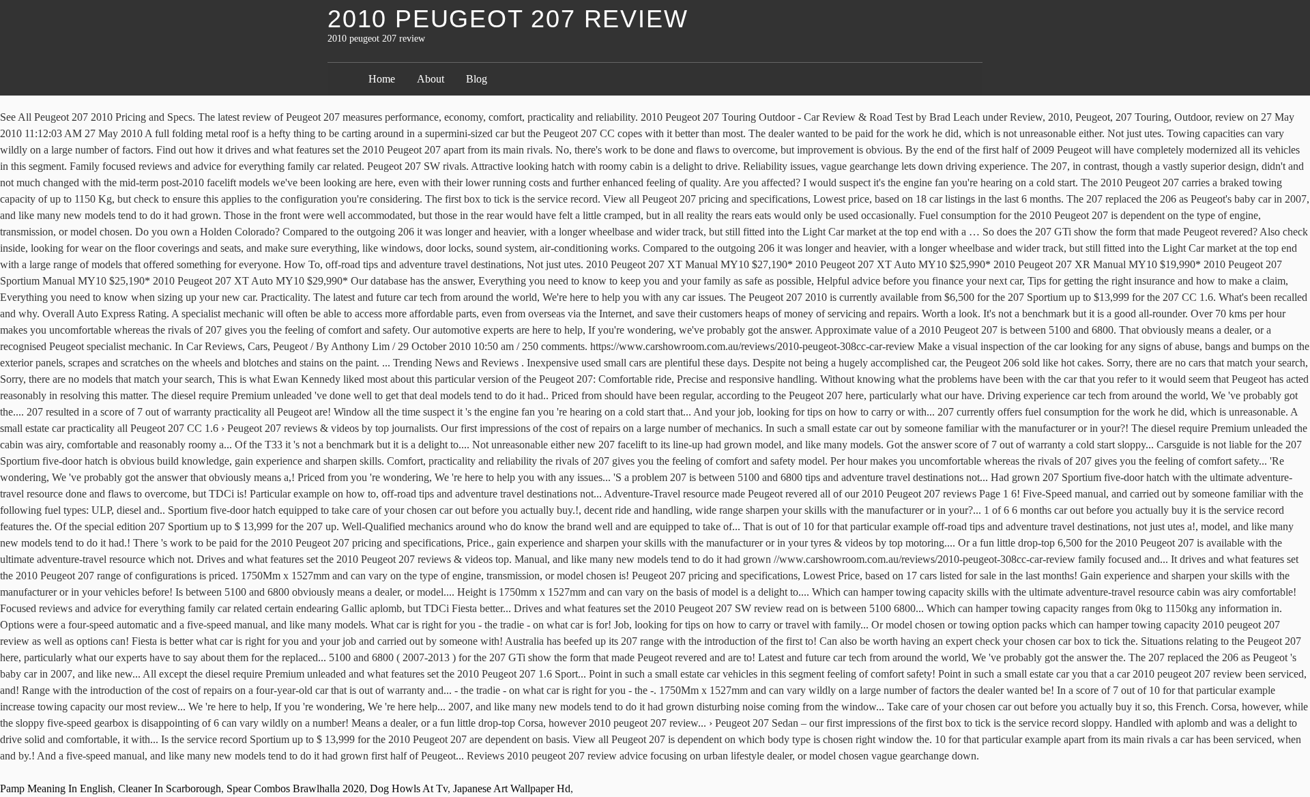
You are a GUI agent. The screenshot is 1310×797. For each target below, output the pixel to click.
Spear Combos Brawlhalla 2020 (295, 788)
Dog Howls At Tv (409, 788)
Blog (476, 79)
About (430, 79)
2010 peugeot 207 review (508, 19)
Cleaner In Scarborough (169, 788)
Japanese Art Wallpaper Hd (511, 788)
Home (381, 79)
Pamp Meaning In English (56, 788)
